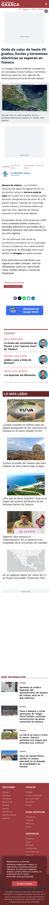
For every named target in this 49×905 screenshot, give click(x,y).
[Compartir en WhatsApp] (24, 298)
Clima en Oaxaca (13, 286)
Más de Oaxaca (9, 815)
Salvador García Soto (15, 355)
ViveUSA (29, 845)
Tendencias (8, 812)
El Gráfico (30, 839)
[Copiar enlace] (33, 298)
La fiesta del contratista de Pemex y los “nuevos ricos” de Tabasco (20, 346)
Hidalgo (29, 792)
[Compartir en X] (19, 298)
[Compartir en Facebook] (15, 298)
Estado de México (34, 795)
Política (6, 805)
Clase (28, 842)
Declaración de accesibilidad (24, 887)
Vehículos (30, 823)
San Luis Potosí (32, 799)
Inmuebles (30, 817)
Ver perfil (15, 175)
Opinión (9, 333)
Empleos (30, 820)
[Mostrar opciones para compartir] (46, 11)
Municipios (7, 802)
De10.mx (29, 855)
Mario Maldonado (13, 339)
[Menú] (46, 4)
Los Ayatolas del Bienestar (20, 375)
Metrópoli (7, 795)
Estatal (6, 167)
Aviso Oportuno (32, 852)
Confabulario (31, 848)
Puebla (29, 805)
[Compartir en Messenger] (29, 298)
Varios (28, 827)
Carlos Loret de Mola (15, 371)
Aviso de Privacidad (24, 876)
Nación (6, 808)
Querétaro (30, 802)
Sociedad (7, 799)
